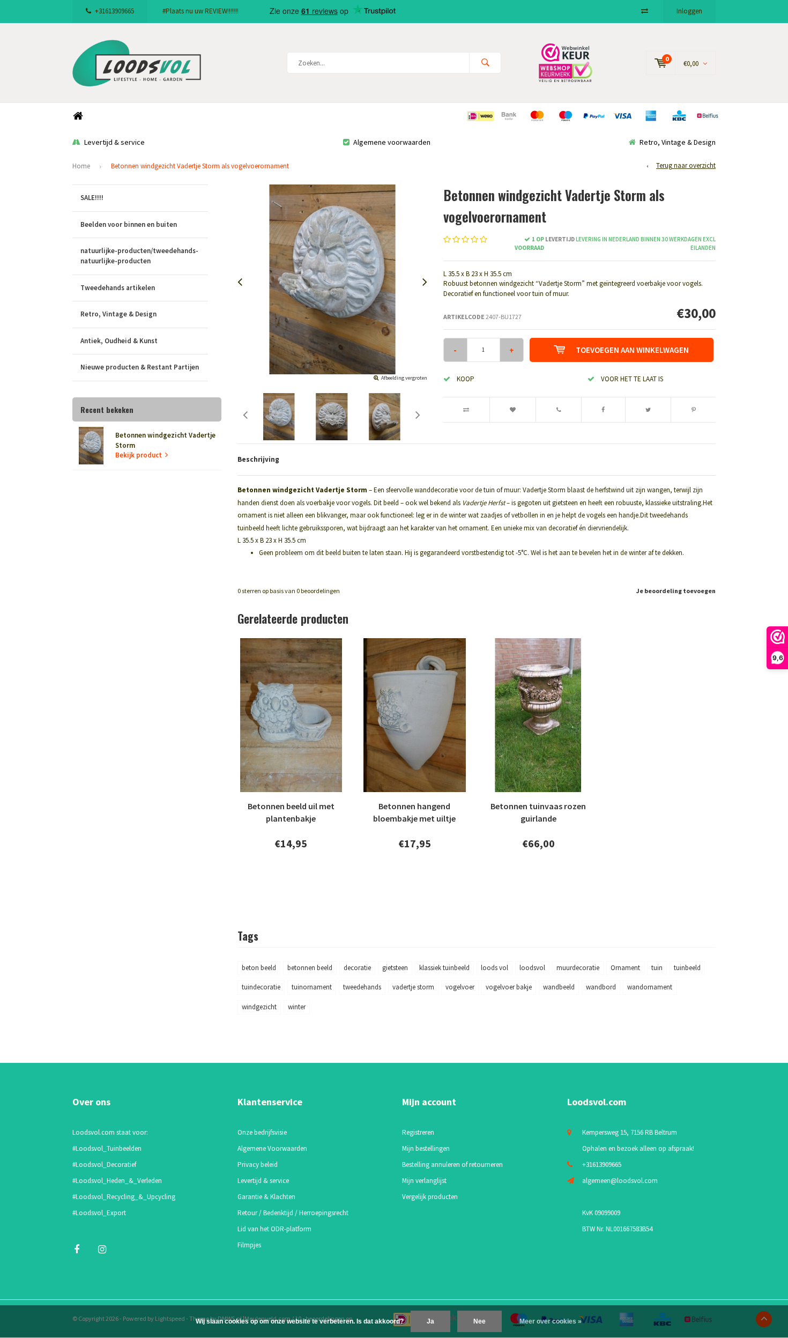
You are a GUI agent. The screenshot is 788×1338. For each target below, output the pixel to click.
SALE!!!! (91, 197)
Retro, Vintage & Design (678, 142)
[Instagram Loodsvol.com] (102, 1249)
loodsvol (532, 967)
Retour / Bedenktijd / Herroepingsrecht (292, 1212)
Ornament (625, 967)
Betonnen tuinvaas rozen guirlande (538, 812)
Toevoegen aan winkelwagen (632, 350)
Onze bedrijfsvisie (262, 1132)
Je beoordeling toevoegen (676, 591)
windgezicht (259, 1006)
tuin (657, 967)
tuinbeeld (687, 967)
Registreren (418, 1132)
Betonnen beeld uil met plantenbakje (291, 812)
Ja (430, 1321)
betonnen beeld (309, 967)
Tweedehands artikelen (117, 287)
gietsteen (395, 967)
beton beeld (259, 967)
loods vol (494, 967)
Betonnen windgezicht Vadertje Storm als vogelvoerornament (200, 166)
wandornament (649, 987)
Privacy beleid (257, 1164)
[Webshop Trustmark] (573, 62)
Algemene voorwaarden (391, 142)
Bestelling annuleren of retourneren (452, 1164)
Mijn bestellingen (426, 1148)
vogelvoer (459, 987)
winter (297, 1006)
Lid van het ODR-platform (274, 1228)
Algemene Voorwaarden (272, 1148)
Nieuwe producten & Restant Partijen (139, 367)
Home (78, 116)
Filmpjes (249, 1245)
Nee (479, 1321)
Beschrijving (258, 459)
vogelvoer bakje (509, 987)
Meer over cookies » (550, 1321)
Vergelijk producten (430, 1196)
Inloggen (689, 11)
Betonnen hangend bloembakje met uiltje (414, 812)
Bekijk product (138, 455)
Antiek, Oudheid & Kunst (119, 340)
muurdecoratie (577, 967)
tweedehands (362, 987)
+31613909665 (114, 11)
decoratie (357, 967)
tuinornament (312, 987)
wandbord (601, 987)
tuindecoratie (261, 987)
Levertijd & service (114, 142)
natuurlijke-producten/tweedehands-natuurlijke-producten (139, 255)
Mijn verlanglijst (424, 1180)
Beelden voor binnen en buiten (128, 224)
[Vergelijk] (644, 11)
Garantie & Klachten (266, 1196)
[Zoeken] (485, 62)
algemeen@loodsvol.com (620, 1180)
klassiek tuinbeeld (444, 967)
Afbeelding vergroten (404, 377)
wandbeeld (559, 987)
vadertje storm (413, 987)
